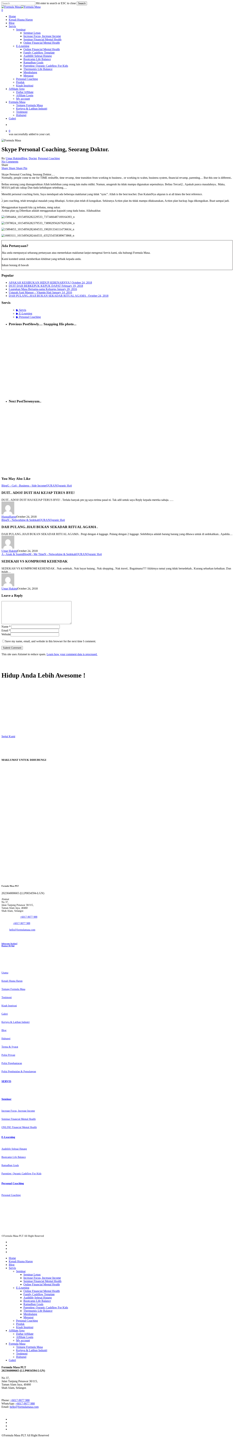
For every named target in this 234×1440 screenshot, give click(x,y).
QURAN (51, 485)
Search (82, 3)
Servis (12, 1268)
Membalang (30, 1314)
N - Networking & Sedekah (23, 520)
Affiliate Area (16, 1330)
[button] (8, 700)
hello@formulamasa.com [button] (22, 929)
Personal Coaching (49, 158)
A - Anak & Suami (12, 554)
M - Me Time (36, 554)
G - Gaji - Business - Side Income (26, 485)
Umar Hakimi (14, 158)
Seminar (21, 1271)
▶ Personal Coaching (28, 316)
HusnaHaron (8, 516)
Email (5, 630)
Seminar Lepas (32, 1274)
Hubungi (21, 1356)
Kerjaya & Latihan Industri (31, 1350)
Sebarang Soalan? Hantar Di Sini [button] (9, 944)
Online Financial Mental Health (41, 1284)
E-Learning (22, 1287)
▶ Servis (21, 310)
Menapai (28, 1317)
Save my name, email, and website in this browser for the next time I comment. (50, 641)
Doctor (33, 158)
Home (12, 1258)
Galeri (12, 1360)
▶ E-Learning (24, 313)
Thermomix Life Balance (37, 1310)
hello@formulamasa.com (24, 1406)
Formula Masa (17, 1343)
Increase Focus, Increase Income (42, 1277)
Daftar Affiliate (24, 1333)
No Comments (9, 161)
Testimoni (21, 1353)
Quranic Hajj (64, 485)
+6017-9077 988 (20, 1400)
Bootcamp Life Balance (37, 1300)
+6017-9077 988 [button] (28, 917)
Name (6, 626)
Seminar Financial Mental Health (42, 1281)
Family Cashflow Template (39, 1294)
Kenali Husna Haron (21, 1261)
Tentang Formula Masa (29, 1347)
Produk (20, 1323)
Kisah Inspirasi (24, 1327)
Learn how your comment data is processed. (72, 654)
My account (23, 1340)
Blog (24, 158)
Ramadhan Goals (33, 1304)
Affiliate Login (24, 1337)
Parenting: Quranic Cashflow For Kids (45, 1307)
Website (6, 634)
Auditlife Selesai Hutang (37, 1297)
